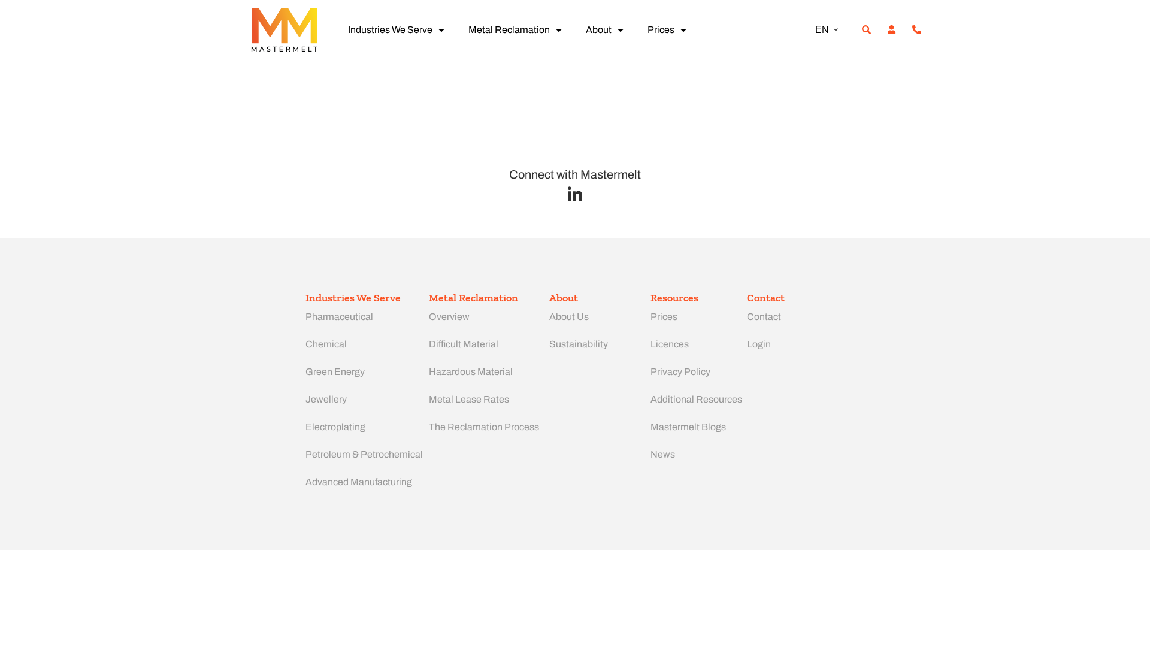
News (662, 454)
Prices (660, 30)
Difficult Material (463, 344)
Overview (449, 317)
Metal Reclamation (509, 30)
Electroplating (335, 427)
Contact (764, 317)
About (599, 30)
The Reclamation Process (484, 427)
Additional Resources (696, 399)
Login (759, 344)
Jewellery (326, 399)
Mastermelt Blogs (688, 427)
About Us (569, 317)
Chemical (326, 344)
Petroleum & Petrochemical (364, 454)
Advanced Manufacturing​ (358, 482)
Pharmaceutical (339, 317)
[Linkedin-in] (575, 194)
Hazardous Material (471, 372)
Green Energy (335, 372)
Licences (669, 344)
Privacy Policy (680, 372)
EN (822, 30)
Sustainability (578, 344)
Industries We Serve (390, 30)
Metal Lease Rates (469, 399)
